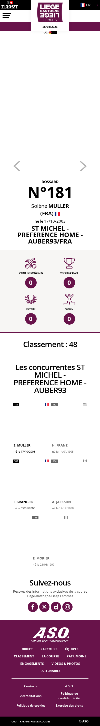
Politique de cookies (30, 705)
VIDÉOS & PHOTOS (66, 663)
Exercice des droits (69, 705)
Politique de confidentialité (69, 695)
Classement (24, 656)
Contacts (30, 686)
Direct (27, 649)
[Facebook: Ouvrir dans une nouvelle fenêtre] (33, 607)
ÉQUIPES (71, 649)
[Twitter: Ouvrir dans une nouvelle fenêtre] (44, 607)
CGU (14, 721)
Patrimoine (76, 656)
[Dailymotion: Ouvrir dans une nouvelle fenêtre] (56, 607)
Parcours (49, 649)
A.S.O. (69, 686)
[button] (87, 5)
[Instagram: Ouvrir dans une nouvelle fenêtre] (67, 607)
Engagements (32, 663)
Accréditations (31, 696)
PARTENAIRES (50, 671)
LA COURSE (50, 656)
